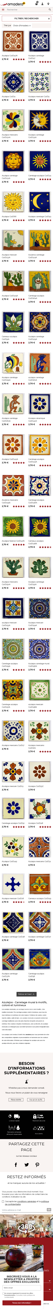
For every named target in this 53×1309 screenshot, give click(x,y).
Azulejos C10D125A (10, 296)
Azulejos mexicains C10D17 (13, 745)
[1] (14, 59)
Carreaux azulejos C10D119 (39, 898)
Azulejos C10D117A (10, 56)
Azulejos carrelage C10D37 (39, 937)
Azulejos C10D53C (36, 786)
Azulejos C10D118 (35, 823)
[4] (21, 59)
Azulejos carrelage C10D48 (13, 937)
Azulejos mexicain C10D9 (38, 96)
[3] (19, 59)
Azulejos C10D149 (9, 861)
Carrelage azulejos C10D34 (39, 176)
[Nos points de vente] (48, 3)
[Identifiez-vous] (42, 4)
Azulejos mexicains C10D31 (39, 861)
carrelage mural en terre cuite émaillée (29, 1009)
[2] (16, 59)
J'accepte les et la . (27, 1203)
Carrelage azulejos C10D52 (13, 823)
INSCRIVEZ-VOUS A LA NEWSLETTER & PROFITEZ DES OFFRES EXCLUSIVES (21, 1279)
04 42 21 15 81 (35, 1100)
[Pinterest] (37, 1165)
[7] (46, 62)
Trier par (7, 25)
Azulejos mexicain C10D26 (13, 898)
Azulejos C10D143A (10, 459)
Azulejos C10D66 (9, 216)
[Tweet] (26, 1165)
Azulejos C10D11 (8, 96)
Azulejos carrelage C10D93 (39, 216)
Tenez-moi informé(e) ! (21, 1303)
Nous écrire (16, 1100)
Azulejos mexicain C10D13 (12, 786)
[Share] (16, 1165)
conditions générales (26, 1201)
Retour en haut (26, 994)
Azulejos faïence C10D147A (13, 541)
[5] (24, 59)
